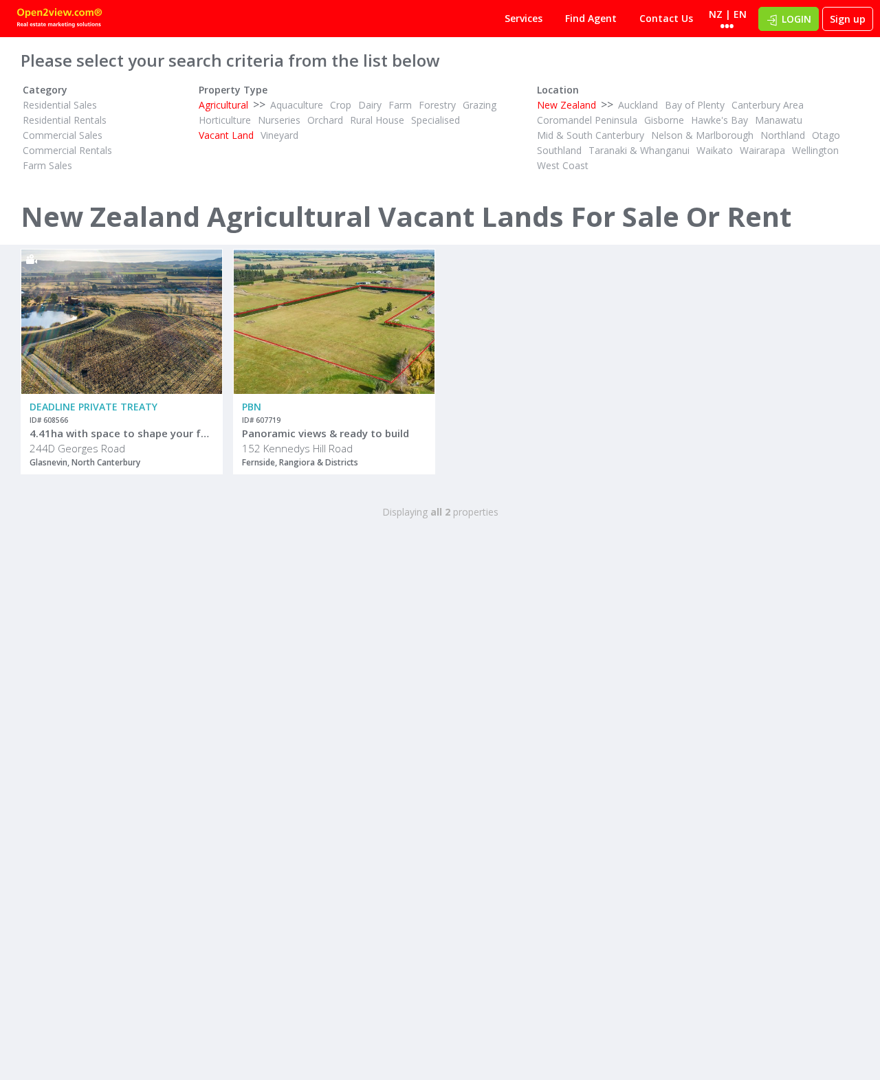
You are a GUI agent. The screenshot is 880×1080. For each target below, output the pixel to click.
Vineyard (279, 135)
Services (523, 18)
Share (202, 304)
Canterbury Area (768, 104)
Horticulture (225, 119)
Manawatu (778, 119)
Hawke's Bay (719, 119)
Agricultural (223, 104)
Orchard (325, 119)
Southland (559, 150)
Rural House (377, 119)
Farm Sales (47, 165)
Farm (400, 104)
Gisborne (664, 119)
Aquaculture (296, 104)
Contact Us (666, 18)
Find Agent (591, 18)
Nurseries (279, 119)
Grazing (479, 104)
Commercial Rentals (67, 150)
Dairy (370, 104)
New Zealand (566, 104)
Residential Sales (60, 104)
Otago (826, 135)
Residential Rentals (65, 119)
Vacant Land (226, 135)
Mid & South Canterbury (590, 135)
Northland (782, 135)
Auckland (638, 104)
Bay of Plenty (695, 104)
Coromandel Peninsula (587, 119)
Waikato (714, 150)
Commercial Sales (62, 135)
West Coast (562, 165)
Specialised (435, 119)
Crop (340, 104)
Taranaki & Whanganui (639, 150)
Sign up (848, 18)
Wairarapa (762, 150)
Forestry (437, 104)
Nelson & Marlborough (702, 135)
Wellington (815, 150)
